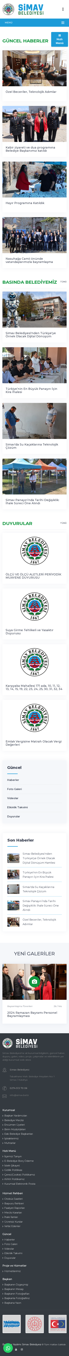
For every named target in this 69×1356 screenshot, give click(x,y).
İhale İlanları (11, 1217)
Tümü (63, 281)
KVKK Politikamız (14, 1179)
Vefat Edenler (12, 1226)
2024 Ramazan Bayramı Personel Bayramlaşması (32, 1014)
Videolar (12, 798)
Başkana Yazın (12, 1302)
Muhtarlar (10, 1142)
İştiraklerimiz (11, 1138)
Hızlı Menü (60, 41)
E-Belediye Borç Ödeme (19, 1160)
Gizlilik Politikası (13, 1169)
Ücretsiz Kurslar (13, 1221)
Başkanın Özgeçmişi (16, 1284)
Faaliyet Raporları (14, 1207)
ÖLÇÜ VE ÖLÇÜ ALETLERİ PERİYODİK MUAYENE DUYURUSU (33, 576)
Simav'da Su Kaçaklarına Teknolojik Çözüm (32, 446)
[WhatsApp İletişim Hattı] (8, 1348)
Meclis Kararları (13, 1212)
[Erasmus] (12, 1324)
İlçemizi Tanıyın (13, 1156)
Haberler (13, 780)
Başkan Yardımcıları (15, 1115)
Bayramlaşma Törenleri (19, 1006)
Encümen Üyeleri (14, 1124)
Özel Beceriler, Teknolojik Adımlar (31, 92)
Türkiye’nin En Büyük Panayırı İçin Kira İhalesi (31, 390)
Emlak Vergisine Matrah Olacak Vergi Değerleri (34, 743)
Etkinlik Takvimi (17, 807)
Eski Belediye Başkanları (18, 1133)
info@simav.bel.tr (19, 1095)
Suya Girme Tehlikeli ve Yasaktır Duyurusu (29, 631)
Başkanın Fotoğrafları (16, 1293)
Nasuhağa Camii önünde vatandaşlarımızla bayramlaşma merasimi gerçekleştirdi (29, 262)
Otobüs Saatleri (13, 1198)
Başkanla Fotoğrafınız (17, 1298)
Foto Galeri (14, 789)
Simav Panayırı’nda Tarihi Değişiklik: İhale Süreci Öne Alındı (32, 501)
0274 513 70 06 (18, 1088)
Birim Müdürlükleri (15, 1129)
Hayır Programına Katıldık (25, 203)
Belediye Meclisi (14, 1120)
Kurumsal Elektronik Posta (19, 1183)
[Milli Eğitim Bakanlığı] (35, 1324)
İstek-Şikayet (12, 1165)
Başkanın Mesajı (13, 1289)
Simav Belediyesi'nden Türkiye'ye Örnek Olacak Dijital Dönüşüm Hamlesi (31, 336)
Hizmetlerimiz (12, 1271)
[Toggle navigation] (63, 9)
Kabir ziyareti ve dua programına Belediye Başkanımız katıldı (30, 149)
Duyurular (13, 816)
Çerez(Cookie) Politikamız (19, 1174)
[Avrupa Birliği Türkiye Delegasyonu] (58, 1324)
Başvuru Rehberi (14, 1203)
